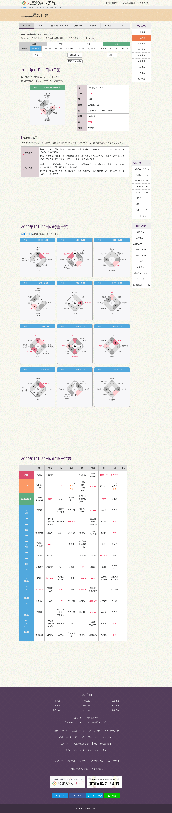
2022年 (27, 475)
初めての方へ (113, 3)
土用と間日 (65, 744)
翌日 (111, 55)
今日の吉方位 (71, 750)
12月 (27, 486)
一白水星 (56, 701)
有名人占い (69, 722)
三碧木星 (115, 701)
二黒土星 (86, 701)
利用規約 (82, 761)
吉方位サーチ (92, 718)
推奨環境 (71, 761)
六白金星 (115, 705)
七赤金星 (56, 710)
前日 (38, 55)
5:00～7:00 (26, 234)
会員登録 (130, 3)
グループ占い (83, 722)
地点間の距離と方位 (102, 744)
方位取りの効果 (64, 737)
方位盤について (77, 731)
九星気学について (60, 731)
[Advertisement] (75, 198)
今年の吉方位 (100, 750)
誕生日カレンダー (99, 722)
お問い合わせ (113, 761)
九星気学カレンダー (82, 744)
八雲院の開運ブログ (77, 769)
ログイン (145, 3)
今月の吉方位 (86, 750)
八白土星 (86, 710)
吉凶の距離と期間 (112, 731)
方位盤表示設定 (76, 61)
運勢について (93, 737)
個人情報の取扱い (97, 761)
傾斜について (108, 737)
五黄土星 (86, 705)
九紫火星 (115, 710)
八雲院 (23, 7)
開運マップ (78, 718)
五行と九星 (79, 737)
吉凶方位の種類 (94, 731)
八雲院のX (97, 769)
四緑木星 (56, 705)
